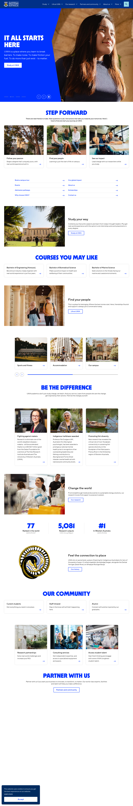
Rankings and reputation (18, 96)
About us (106, 4)
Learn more (8, 794)
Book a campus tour (22, 180)
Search (126, 4)
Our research (70, 4)
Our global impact (75, 180)
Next (44, 97)
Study (44, 4)
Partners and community (89, 4)
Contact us (72, 195)
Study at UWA (13, 65)
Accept (21, 799)
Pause (49, 97)
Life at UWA (56, 4)
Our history (75, 569)
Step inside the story (6, 96)
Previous (39, 97)
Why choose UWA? (22, 195)
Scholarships (73, 190)
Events (17, 185)
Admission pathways (22, 190)
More (117, 4)
